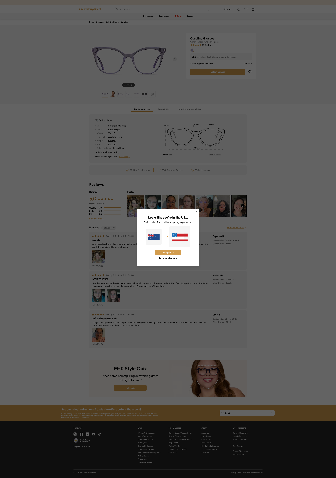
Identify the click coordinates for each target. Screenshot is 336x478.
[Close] (196, 211)
